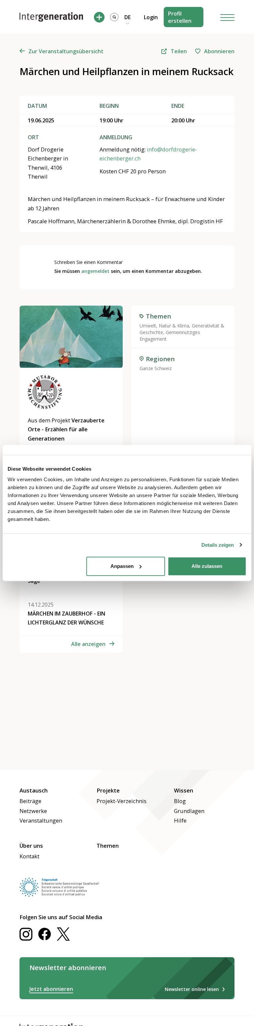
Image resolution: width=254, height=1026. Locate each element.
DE (127, 17)
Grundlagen (189, 811)
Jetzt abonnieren (51, 989)
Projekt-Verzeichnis (122, 801)
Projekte (108, 790)
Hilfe (180, 820)
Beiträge (30, 801)
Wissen (183, 790)
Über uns (31, 845)
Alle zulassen (206, 566)
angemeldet (95, 271)
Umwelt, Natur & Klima (164, 325)
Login (151, 17)
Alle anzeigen (88, 644)
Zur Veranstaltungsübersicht (66, 51)
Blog (180, 801)
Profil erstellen (179, 17)
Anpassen (122, 566)
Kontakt (29, 856)
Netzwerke (33, 811)
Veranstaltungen (41, 820)
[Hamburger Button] (227, 17)
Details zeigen (217, 545)
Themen (108, 845)
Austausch (34, 790)
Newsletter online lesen (192, 989)
